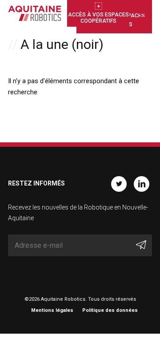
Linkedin (141, 184)
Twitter (119, 184)
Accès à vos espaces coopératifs (98, 18)
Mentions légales (52, 310)
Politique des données (110, 310)
